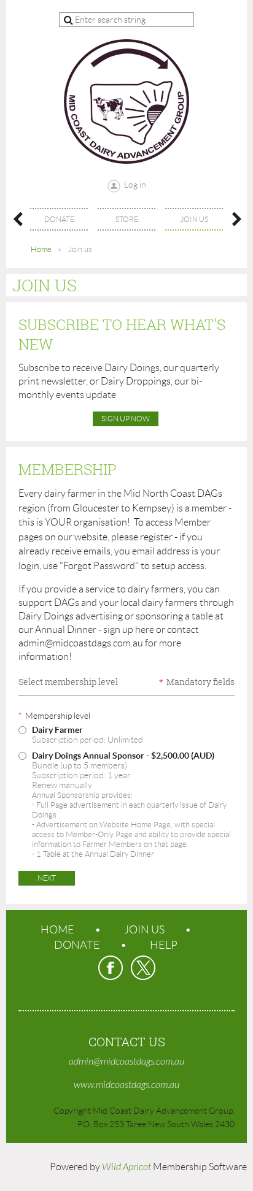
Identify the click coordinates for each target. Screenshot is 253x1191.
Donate (77, 945)
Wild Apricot (126, 1167)
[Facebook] (110, 967)
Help (163, 945)
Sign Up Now (125, 419)
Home (41, 249)
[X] (143, 967)
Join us (144, 930)
